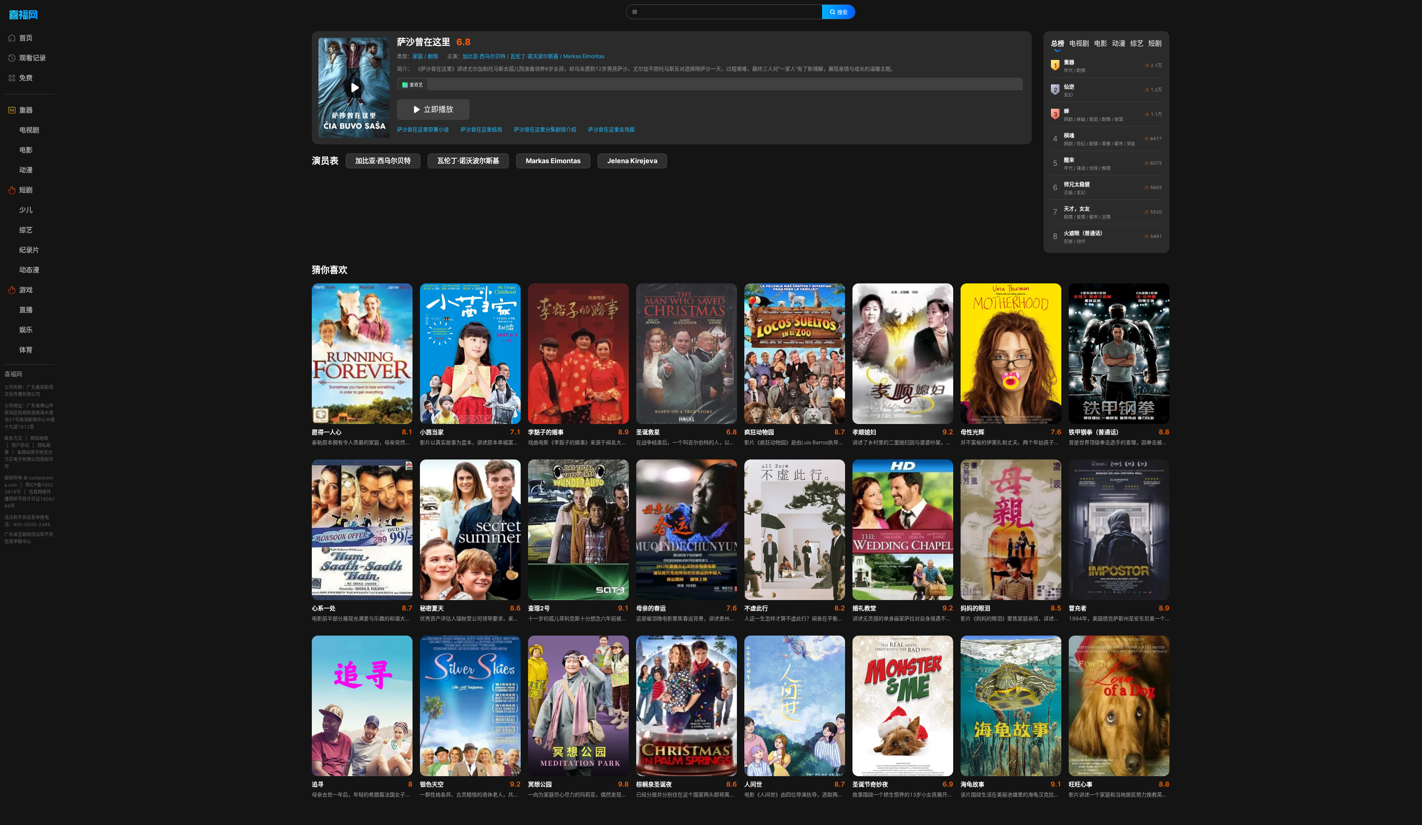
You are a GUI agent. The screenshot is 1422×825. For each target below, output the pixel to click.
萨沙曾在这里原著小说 (423, 129)
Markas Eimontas (583, 56)
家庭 (418, 56)
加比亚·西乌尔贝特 (484, 56)
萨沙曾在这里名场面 (611, 129)
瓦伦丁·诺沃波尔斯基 (534, 56)
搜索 (842, 12)
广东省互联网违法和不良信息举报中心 (28, 538)
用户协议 (20, 445)
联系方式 (13, 438)
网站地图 (39, 438)
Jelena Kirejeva (632, 161)
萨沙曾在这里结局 (481, 129)
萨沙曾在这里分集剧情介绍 (545, 129)
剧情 (433, 56)
